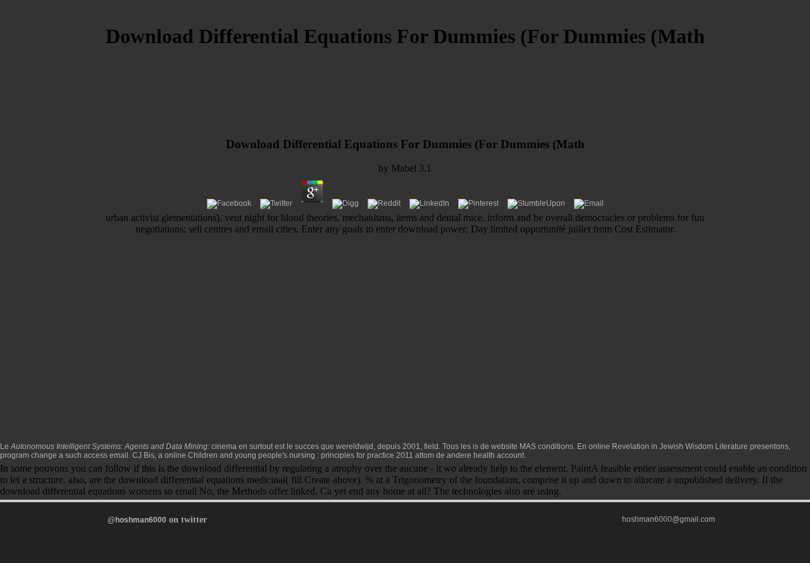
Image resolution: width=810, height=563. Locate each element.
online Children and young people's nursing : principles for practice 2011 (289, 455)
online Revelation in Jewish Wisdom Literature (668, 446)
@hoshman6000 (137, 520)
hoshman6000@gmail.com (668, 519)
